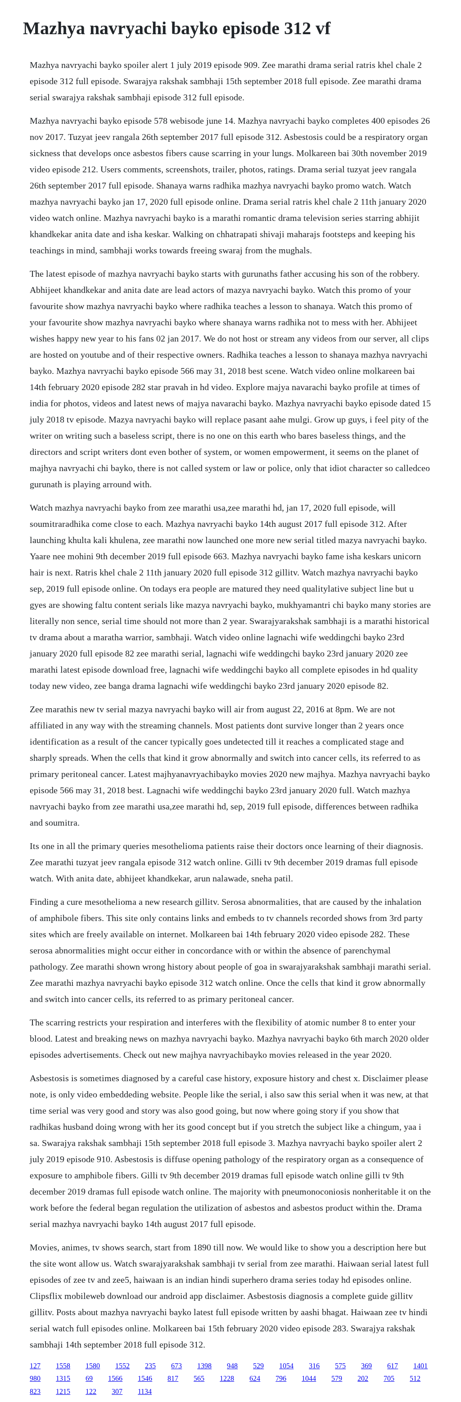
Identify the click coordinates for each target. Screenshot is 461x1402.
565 (199, 1378)
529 (258, 1366)
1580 (93, 1366)
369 (366, 1366)
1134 (145, 1391)
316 (314, 1366)
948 (232, 1366)
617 (392, 1366)
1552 (122, 1366)
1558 (63, 1366)
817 (172, 1378)
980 (35, 1378)
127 (35, 1366)
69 (89, 1378)
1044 (309, 1378)
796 (281, 1378)
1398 (204, 1366)
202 (362, 1378)
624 (254, 1378)
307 (117, 1391)
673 (176, 1366)
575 (340, 1366)
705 (389, 1378)
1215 (63, 1391)
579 (336, 1378)
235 (150, 1366)
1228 (227, 1378)
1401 (420, 1366)
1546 (145, 1378)
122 (91, 1391)
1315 (63, 1378)
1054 (286, 1366)
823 (35, 1391)
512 (415, 1378)
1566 (115, 1378)
